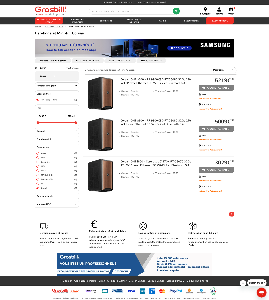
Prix (39, 107)
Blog (214, 298)
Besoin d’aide (126, 2)
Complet (41, 131)
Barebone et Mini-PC (54, 26)
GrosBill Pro (111, 2)
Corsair (59, 188)
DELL (59, 170)
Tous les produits (59, 99)
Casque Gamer (155, 281)
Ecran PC (104, 281)
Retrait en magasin (46, 85)
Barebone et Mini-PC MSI (120, 61)
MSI (59, 166)
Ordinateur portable (85, 281)
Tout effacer (72, 68)
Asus (59, 153)
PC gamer (66, 281)
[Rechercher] (176, 11)
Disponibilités (44, 93)
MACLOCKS (59, 175)
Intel (59, 157)
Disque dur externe (197, 281)
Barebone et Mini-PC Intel (87, 61)
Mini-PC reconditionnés (151, 61)
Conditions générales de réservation (67, 298)
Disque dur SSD (175, 281)
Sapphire (59, 162)
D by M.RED (59, 179)
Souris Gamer (119, 281)
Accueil (38, 26)
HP (59, 183)
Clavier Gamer (137, 281)
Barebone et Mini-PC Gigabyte (53, 61)
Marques (206, 298)
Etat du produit (44, 139)
